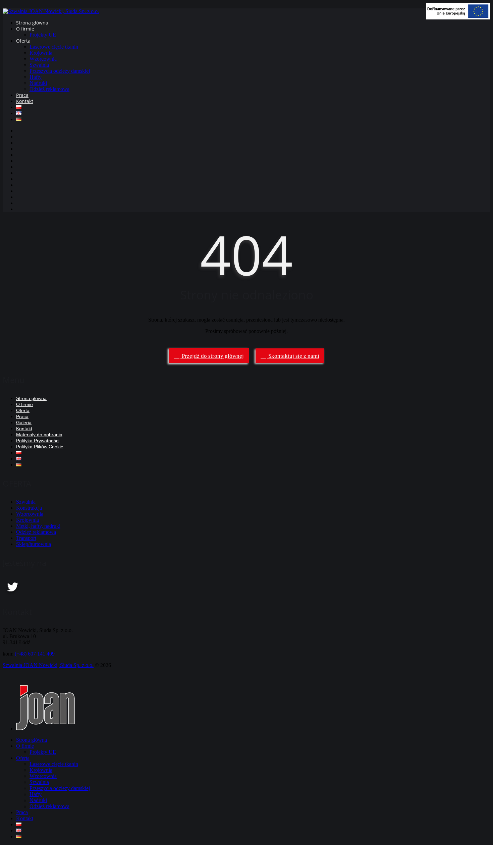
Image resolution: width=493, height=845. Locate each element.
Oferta (23, 41)
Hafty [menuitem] (36, 794)
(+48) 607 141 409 (35, 654)
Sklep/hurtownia (33, 544)
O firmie (25, 28)
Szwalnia (39, 65)
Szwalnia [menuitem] (39, 782)
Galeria (24, 422)
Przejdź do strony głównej (212, 356)
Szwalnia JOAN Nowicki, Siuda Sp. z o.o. (48, 665)
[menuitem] (18, 824)
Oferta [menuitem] (23, 758)
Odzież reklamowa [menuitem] (49, 806)
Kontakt (24, 101)
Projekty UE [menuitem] (43, 752)
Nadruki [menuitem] (38, 800)
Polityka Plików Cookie (39, 446)
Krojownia (41, 53)
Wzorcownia (43, 59)
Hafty (36, 77)
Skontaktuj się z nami (293, 356)
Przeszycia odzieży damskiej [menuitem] (60, 788)
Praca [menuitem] (22, 812)
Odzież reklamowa (49, 89)
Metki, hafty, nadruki (38, 526)
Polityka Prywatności (37, 440)
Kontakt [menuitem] (24, 818)
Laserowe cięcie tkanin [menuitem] (54, 764)
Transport (26, 538)
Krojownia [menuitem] (41, 770)
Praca (22, 95)
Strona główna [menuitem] (31, 740)
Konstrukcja (29, 508)
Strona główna (32, 22)
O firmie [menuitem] (25, 746)
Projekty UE (43, 35)
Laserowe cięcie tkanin (54, 47)
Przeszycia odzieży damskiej (60, 71)
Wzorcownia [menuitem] (43, 776)
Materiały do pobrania (39, 434)
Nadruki (38, 83)
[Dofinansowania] (458, 17)
